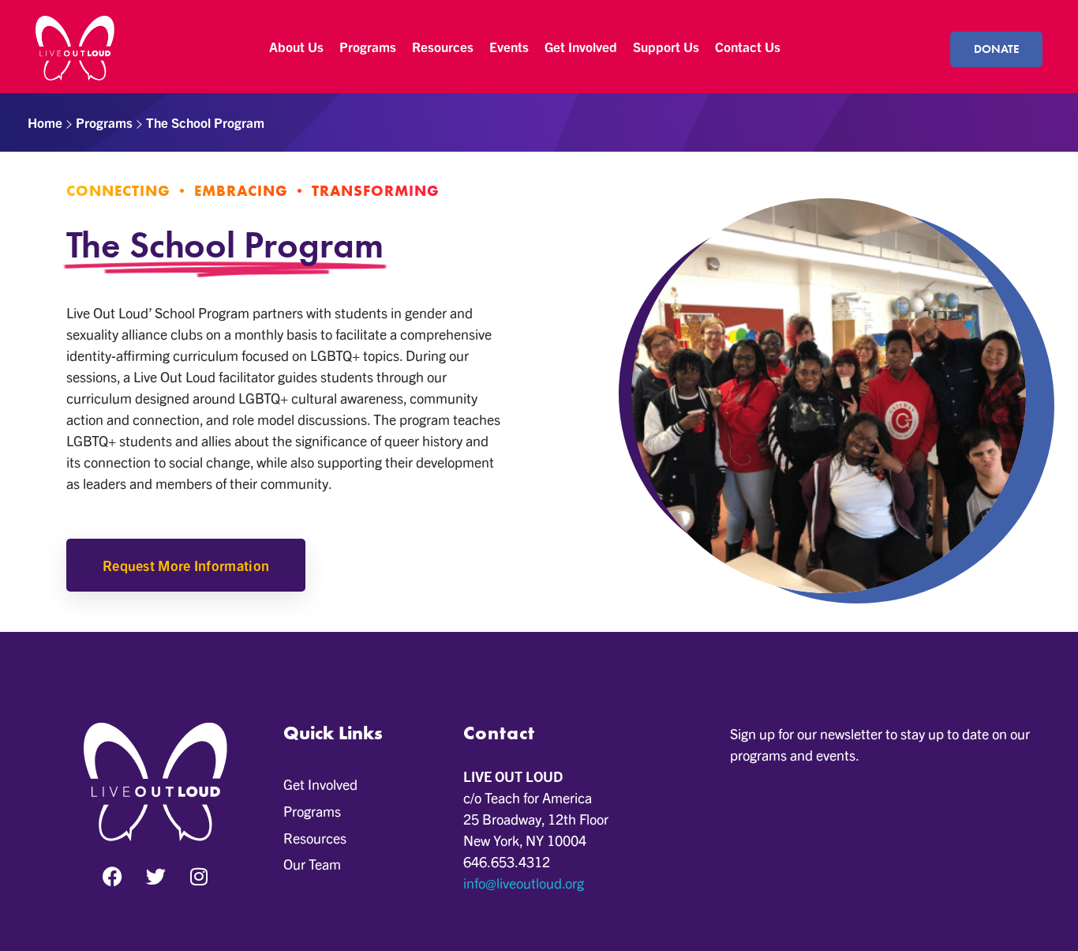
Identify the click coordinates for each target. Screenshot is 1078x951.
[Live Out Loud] (75, 48)
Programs (104, 122)
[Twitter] (155, 876)
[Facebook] (112, 876)
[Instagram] (199, 876)
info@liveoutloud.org (523, 883)
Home (45, 122)
